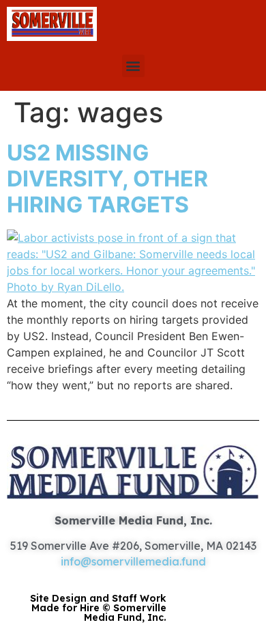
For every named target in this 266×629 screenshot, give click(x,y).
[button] (133, 66)
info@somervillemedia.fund (133, 561)
